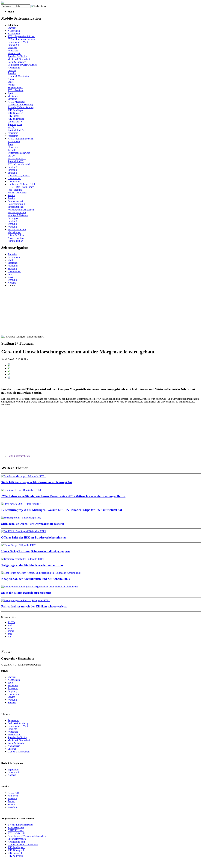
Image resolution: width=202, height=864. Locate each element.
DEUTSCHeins (16, 830)
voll (9, 636)
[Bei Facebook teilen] (9, 365)
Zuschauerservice (16, 201)
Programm (13, 133)
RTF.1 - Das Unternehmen (21, 187)
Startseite (12, 28)
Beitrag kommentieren (19, 456)
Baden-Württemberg (18, 723)
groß (10, 633)
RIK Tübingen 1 (16, 850)
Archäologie (14, 67)
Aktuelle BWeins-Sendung (21, 107)
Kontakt (12, 282)
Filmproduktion (15, 241)
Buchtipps (13, 218)
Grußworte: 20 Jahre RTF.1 (21, 184)
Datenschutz (14, 772)
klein (10, 628)
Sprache (12, 73)
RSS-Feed (13, 795)
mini (10, 625)
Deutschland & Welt (18, 42)
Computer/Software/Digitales (22, 64)
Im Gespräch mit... (17, 158)
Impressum (13, 769)
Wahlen (11, 84)
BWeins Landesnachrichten (21, 39)
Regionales (13, 720)
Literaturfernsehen (17, 838)
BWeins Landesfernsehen (20, 824)
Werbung (12, 223)
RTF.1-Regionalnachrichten (21, 36)
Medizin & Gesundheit (19, 59)
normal (11, 631)
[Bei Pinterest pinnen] (9, 374)
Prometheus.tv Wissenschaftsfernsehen (27, 836)
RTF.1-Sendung (16, 90)
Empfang (12, 167)
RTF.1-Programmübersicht (21, 138)
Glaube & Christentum (19, 76)
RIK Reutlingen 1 (16, 847)
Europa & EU (14, 45)
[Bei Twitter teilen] (9, 368)
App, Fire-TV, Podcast (19, 175)
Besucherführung (16, 204)
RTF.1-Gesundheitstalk (19, 164)
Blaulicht (12, 47)
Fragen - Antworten (17, 192)
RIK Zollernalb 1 (16, 856)
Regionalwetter (15, 87)
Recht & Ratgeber (17, 62)
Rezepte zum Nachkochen (21, 209)
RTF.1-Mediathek (16, 101)
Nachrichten (14, 30)
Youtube (12, 804)
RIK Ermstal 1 (15, 853)
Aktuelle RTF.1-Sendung (20, 104)
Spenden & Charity (17, 56)
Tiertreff (12, 150)
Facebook (12, 798)
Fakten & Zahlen (16, 235)
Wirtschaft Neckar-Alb (19, 152)
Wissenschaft (14, 53)
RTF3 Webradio (16, 827)
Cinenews (13, 147)
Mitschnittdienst (15, 206)
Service (11, 195)
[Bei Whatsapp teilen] (9, 371)
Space (11, 81)
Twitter (11, 801)
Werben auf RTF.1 (17, 212)
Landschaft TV (15, 121)
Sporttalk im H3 (16, 130)
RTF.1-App (13, 792)
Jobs (10, 274)
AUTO (11, 622)
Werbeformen (14, 232)
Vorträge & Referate (18, 215)
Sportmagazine (15, 124)
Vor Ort (11, 127)
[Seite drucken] (9, 377)
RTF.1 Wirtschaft (16, 833)
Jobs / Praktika (15, 189)
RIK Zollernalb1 (16, 118)
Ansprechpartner (16, 238)
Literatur (12, 70)
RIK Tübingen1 (16, 113)
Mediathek (13, 96)
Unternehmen (14, 178)
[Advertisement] (101, 312)
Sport (10, 93)
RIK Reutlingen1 (16, 110)
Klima (11, 79)
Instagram (12, 807)
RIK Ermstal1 (14, 116)
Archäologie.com (16, 841)
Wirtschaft (13, 50)
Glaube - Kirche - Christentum (23, 844)
